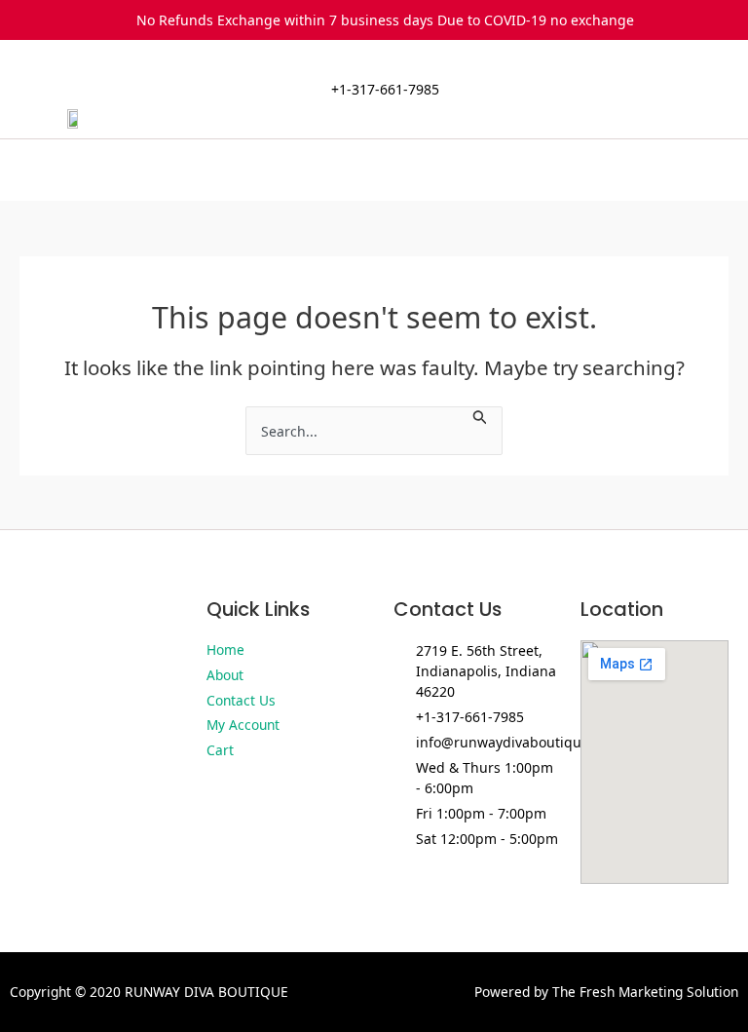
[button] (374, 170)
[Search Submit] (480, 415)
